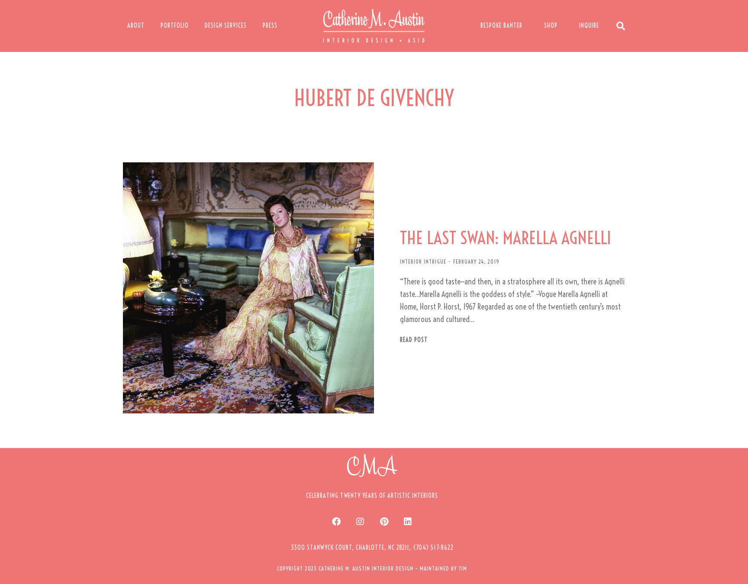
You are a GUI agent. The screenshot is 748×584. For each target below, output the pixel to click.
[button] (372, 547)
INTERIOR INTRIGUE (423, 261)
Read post (414, 340)
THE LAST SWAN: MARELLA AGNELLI (505, 238)
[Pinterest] (384, 521)
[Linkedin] (407, 521)
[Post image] (248, 287)
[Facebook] (336, 521)
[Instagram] (360, 521)
